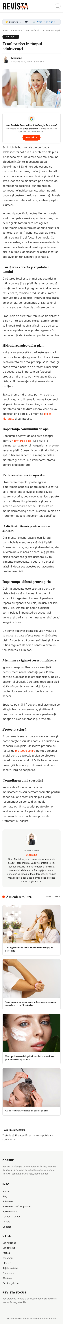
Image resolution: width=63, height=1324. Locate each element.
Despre (6, 1221)
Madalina (16, 58)
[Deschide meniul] (58, 6)
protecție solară (25, 750)
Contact (6, 1226)
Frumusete (16, 30)
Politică (6, 1253)
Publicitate (7, 1201)
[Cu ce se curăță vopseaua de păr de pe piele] (31, 1087)
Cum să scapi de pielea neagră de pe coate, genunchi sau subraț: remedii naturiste (30, 1003)
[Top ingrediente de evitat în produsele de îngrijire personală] (31, 924)
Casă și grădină (10, 1283)
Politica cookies (10, 1211)
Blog (4, 1196)
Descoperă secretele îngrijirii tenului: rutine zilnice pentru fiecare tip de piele (29, 1058)
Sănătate (7, 1278)
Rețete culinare (10, 1268)
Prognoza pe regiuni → (47, 22)
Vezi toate (52, 896)
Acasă (5, 30)
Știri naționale (9, 1242)
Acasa (5, 1191)
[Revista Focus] (15, 6)
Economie (7, 1258)
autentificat (24, 1135)
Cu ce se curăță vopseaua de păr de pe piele (26, 1110)
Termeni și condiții (11, 1216)
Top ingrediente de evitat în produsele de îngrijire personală (29, 949)
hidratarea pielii (21, 440)
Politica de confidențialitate (16, 1206)
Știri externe (8, 1247)
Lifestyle (6, 1263)
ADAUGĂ (31, 137)
